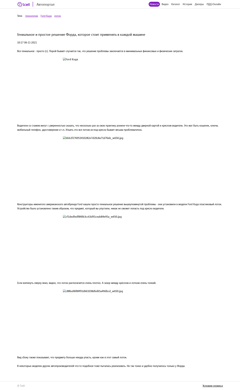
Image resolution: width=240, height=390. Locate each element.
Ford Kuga (46, 16)
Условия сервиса (213, 385)
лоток (57, 16)
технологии (31, 16)
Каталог (175, 4)
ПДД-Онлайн (214, 4)
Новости (154, 4)
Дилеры (199, 4)
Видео (165, 4)
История (187, 4)
